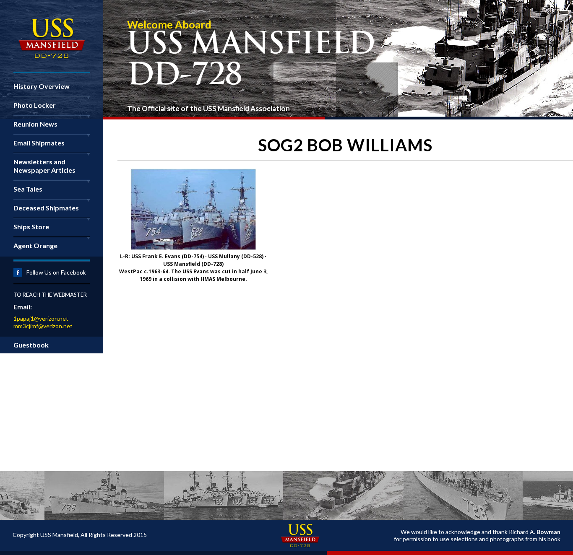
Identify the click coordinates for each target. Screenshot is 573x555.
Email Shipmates (39, 143)
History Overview (41, 86)
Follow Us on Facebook (56, 272)
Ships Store (31, 227)
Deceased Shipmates (46, 208)
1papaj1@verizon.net (40, 318)
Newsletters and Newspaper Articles (44, 166)
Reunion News (35, 124)
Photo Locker (34, 105)
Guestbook (31, 345)
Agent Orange (35, 245)
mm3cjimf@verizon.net (43, 325)
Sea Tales (27, 189)
